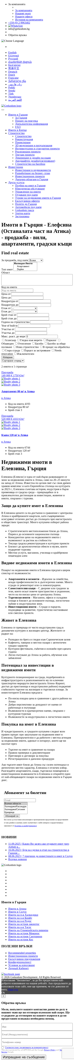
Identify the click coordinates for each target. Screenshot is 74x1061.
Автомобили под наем (28, 207)
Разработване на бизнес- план (32, 173)
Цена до (6, 297)
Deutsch (12, 71)
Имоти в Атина (17, 908)
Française (13, 77)
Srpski (11, 90)
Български (14, 65)
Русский (13, 58)
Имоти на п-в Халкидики (23, 914)
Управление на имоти (28, 191)
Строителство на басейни (30, 164)
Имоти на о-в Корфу (20, 917)
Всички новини (17, 859)
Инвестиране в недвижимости (33, 170)
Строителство (16, 133)
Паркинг (51, 340)
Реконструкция (24, 139)
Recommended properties (22, 952)
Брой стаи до (9, 318)
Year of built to (9, 325)
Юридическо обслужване (30, 188)
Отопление (24, 343)
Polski (11, 87)
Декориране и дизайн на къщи (33, 157)
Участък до (7, 332)
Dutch (11, 74)
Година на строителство (15, 322)
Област (5, 272)
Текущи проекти (25, 154)
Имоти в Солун (17, 911)
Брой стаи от (8, 314)
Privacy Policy (50, 1050)
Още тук (13, 989)
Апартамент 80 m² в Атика (18, 391)
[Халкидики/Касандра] (15, 806)
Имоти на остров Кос (20, 939)
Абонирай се (11, 816)
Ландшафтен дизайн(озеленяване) (35, 160)
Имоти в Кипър (17, 130)
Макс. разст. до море (13, 336)
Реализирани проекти (28, 151)
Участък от (7, 329)
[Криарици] (15, 812)
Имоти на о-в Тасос (19, 927)
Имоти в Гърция (18, 114)
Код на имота (9, 287)
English (12, 52)
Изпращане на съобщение (24, 1057)
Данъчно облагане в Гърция (31, 179)
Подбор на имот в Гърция (30, 185)
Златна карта (22, 213)
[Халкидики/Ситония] (15, 809)
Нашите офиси (24, 16)
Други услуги (16, 182)
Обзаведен (7, 343)
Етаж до (6, 311)
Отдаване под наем (26, 194)
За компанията (23, 10)
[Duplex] (25, 269)
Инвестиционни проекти (30, 176)
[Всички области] (15, 803)
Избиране (8, 357)
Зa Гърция (21, 117)
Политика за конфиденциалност (25, 826)
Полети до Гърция (26, 204)
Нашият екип (23, 13)
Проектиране (23, 142)
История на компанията (29, 19)
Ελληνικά (13, 55)
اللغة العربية (15, 99)
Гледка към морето (31, 340)
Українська (14, 96)
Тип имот (7, 269)
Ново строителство (27, 347)
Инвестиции (15, 167)
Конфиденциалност (19, 962)
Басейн (39, 343)
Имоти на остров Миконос (24, 933)
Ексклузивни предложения (24, 959)
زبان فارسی (15, 84)
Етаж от (6, 308)
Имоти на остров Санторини (25, 936)
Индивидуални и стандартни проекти (37, 148)
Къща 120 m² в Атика (14, 435)
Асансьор (10, 340)
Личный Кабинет (18, 968)
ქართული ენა (17, 81)
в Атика (6, 398)
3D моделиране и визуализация (33, 145)
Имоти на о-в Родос (19, 921)
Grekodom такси (24, 210)
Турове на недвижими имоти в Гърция (38, 197)
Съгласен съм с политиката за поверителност (26, 1047)
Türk (11, 93)
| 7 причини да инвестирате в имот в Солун (40, 856)
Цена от (6, 293)
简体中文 (13, 68)
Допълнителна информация (31, 123)
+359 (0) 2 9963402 (19, 22)
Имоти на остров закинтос (23, 924)
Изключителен (25, 353)
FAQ (18, 127)
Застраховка (22, 216)
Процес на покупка (26, 120)
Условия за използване (21, 965)
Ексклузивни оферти (27, 200)
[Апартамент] (25, 266)
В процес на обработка (56, 347)
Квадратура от (9, 301)
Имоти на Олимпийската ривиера (28, 930)
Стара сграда (12, 350)
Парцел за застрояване (37, 350)
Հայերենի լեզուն (20, 61)
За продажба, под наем (14, 260)
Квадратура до (9, 304)
